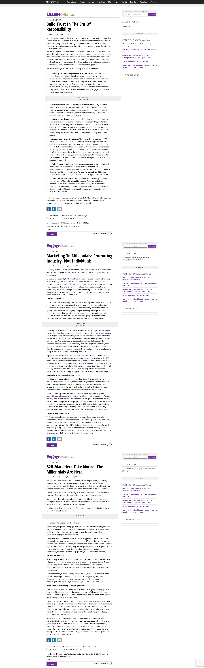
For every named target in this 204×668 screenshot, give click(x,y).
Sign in (124, 2)
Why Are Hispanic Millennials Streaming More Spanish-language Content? (139, 66)
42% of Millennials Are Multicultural (136, 62)
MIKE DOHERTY (127, 26)
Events (82, 2)
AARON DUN (126, 469)
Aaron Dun (52, 477)
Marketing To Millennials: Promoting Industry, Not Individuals (136, 45)
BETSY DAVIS (126, 258)
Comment (52, 234)
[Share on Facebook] (49, 209)
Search (116, 2)
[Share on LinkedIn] (54, 209)
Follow (153, 2)
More (110, 2)
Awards (91, 2)
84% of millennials (73, 279)
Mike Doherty (54, 34)
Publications (71, 2)
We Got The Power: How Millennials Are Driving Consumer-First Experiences (137, 57)
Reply (49, 229)
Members (101, 2)
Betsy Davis (53, 266)
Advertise (143, 2)
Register (133, 2)
